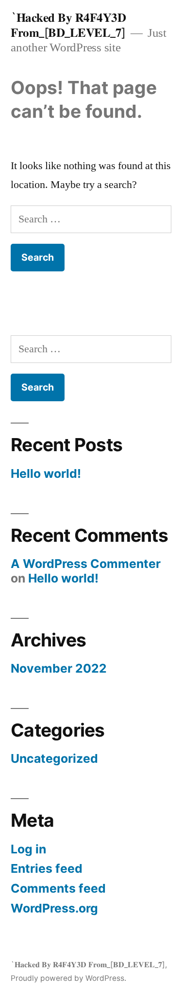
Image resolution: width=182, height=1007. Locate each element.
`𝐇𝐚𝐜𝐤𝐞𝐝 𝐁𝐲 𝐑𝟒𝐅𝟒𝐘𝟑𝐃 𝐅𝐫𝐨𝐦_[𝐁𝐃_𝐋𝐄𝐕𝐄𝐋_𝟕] (68, 25)
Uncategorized (54, 758)
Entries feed (47, 868)
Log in (28, 849)
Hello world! (46, 473)
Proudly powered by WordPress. (68, 978)
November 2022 (59, 668)
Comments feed (58, 888)
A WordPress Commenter (86, 563)
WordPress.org (54, 908)
